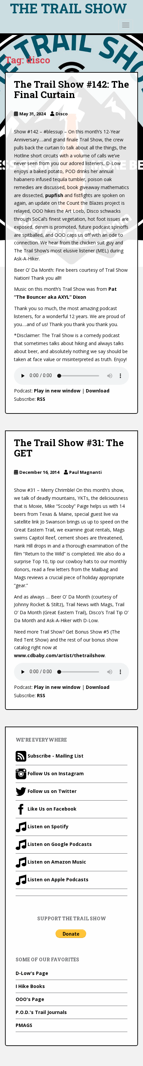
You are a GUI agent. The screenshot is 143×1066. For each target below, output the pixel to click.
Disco (62, 114)
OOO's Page (30, 999)
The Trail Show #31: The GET (69, 447)
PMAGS (24, 1025)
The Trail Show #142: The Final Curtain (71, 89)
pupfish (54, 195)
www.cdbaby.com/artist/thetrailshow (59, 655)
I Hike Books (30, 986)
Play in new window (57, 390)
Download (97, 390)
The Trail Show (68, 8)
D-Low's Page (32, 973)
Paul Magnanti (85, 472)
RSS (41, 399)
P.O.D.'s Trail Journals (41, 1012)
